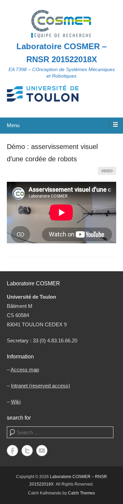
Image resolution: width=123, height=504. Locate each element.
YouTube (41, 450)
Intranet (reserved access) (40, 386)
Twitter (27, 450)
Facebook (12, 450)
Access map (25, 369)
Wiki (15, 402)
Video (107, 171)
